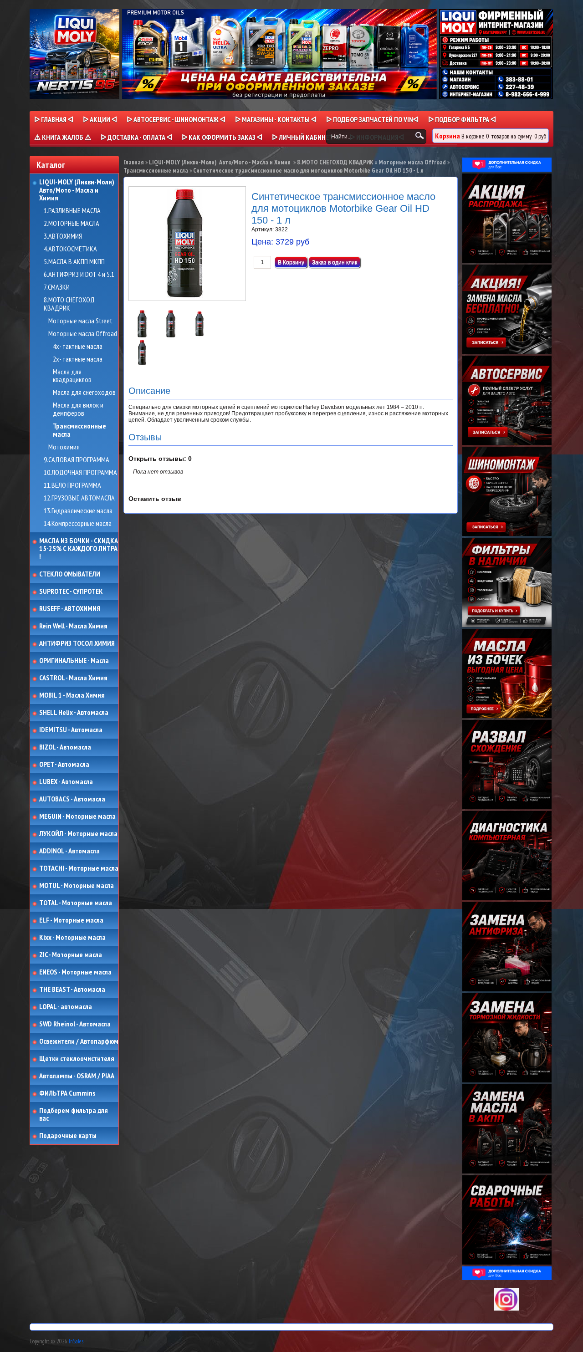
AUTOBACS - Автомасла (72, 799)
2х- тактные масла (77, 359)
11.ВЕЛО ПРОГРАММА (72, 485)
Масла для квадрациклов (72, 376)
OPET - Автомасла (64, 764)
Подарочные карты (68, 1136)
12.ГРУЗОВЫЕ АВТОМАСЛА (79, 498)
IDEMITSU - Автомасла (70, 730)
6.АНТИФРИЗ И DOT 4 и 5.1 (79, 274)
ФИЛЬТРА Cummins (67, 1093)
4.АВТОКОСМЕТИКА (70, 249)
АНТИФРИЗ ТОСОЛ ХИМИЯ (77, 643)
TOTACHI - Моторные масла (78, 868)
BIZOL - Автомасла (65, 747)
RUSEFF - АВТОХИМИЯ (69, 609)
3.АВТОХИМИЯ (63, 236)
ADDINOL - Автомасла (69, 851)
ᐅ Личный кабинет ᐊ (306, 137)
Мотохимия (64, 447)
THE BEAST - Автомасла (72, 989)
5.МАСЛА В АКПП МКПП (74, 262)
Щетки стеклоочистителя (76, 1059)
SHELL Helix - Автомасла (73, 713)
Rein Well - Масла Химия (73, 626)
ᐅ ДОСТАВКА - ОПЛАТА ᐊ (136, 137)
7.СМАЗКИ (57, 287)
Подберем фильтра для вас (73, 1114)
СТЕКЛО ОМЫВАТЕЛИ (69, 574)
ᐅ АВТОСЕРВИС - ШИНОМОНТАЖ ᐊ (176, 119)
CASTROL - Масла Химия (73, 678)
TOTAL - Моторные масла (75, 903)
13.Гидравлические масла (78, 511)
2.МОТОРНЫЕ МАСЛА (71, 223)
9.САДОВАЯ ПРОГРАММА (76, 460)
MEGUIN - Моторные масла (77, 816)
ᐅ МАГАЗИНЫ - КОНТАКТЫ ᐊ (276, 119)
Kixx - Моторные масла (72, 938)
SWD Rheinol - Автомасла (75, 1024)
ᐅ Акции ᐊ (100, 119)
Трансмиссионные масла (79, 430)
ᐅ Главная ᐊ (53, 119)
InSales (76, 1341)
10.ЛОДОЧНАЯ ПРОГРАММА (80, 473)
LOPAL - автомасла (65, 1007)
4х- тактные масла (77, 346)
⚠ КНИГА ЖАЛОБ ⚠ (62, 137)
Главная (133, 162)
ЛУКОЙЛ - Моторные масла (78, 834)
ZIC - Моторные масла (70, 955)
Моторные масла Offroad (82, 334)
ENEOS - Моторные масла (75, 972)
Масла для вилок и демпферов (78, 409)
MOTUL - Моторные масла (76, 886)
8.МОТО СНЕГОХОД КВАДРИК (69, 304)
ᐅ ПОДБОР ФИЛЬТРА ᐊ (462, 119)
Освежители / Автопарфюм (78, 1041)
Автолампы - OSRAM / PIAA (76, 1076)
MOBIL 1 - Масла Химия (72, 695)
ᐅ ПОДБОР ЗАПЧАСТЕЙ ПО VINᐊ (372, 119)
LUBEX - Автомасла (66, 782)
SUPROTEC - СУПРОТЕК (71, 591)
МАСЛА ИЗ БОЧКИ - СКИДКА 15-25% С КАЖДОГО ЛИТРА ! (78, 549)
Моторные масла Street (80, 321)
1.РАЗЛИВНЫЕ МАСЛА (72, 211)
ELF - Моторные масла (71, 920)
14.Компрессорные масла (78, 524)
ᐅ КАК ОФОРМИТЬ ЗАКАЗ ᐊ (222, 137)
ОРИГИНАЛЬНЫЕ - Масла (74, 661)
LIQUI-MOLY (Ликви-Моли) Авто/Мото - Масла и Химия (77, 190)
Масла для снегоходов (84, 392)
